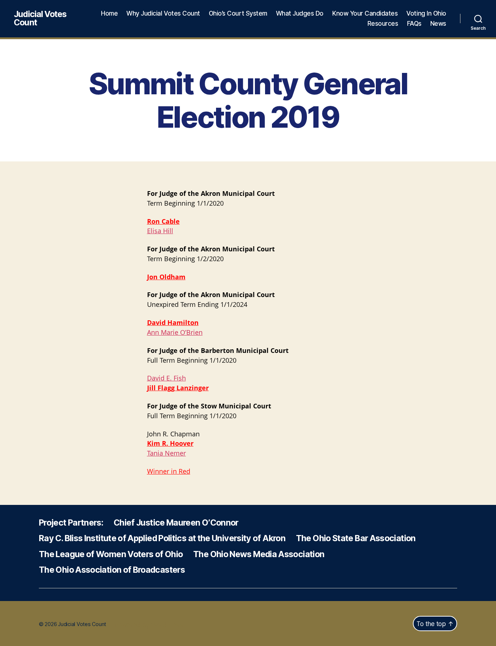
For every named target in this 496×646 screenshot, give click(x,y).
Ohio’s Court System (238, 13)
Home (109, 13)
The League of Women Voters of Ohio (111, 554)
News (438, 23)
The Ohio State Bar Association (356, 538)
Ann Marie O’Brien (175, 333)
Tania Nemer (166, 453)
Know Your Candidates (365, 13)
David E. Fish (166, 378)
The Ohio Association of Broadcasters (112, 570)
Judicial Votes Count (40, 18)
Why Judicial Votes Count (163, 13)
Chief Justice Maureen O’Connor (176, 523)
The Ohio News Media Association (258, 554)
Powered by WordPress (148, 625)
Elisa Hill (160, 231)
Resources (382, 23)
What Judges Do (300, 13)
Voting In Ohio (426, 13)
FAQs (414, 23)
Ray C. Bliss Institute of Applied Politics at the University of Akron (162, 538)
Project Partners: (71, 523)
